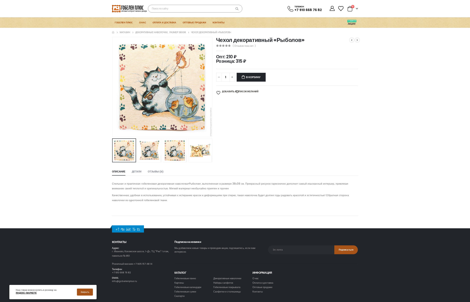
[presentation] (113, 87)
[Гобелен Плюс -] (122, 8)
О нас (142, 22)
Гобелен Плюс (124, 22)
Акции (352, 23)
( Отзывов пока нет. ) (244, 46)
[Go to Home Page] (113, 32)
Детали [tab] (136, 171)
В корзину (253, 77)
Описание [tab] (118, 171)
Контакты (219, 22)
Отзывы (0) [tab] (155, 171)
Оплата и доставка (164, 22)
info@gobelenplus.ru (124, 281)
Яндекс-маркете (26, 293)
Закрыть (85, 292)
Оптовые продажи (194, 22)
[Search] (237, 8)
